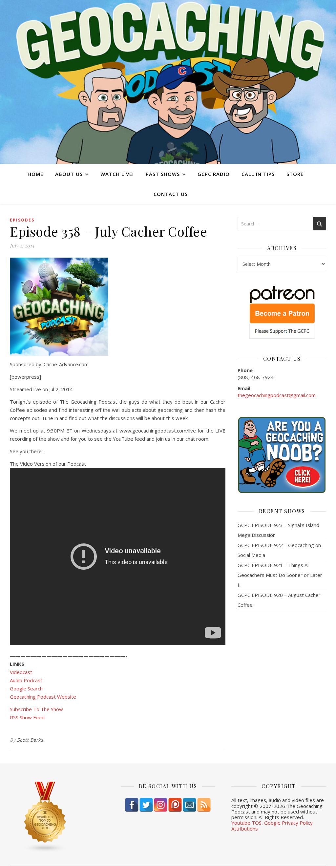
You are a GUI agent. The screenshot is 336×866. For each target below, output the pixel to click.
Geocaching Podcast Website (43, 696)
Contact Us (171, 194)
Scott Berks (30, 740)
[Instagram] (161, 805)
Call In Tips (258, 174)
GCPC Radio (214, 174)
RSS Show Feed (27, 717)
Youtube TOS (246, 822)
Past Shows (163, 174)
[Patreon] (175, 805)
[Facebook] (132, 805)
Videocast (21, 672)
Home (35, 174)
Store (295, 174)
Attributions (244, 828)
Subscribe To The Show (36, 709)
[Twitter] (146, 805)
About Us (69, 174)
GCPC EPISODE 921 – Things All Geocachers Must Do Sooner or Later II (280, 575)
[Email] (189, 805)
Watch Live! (117, 174)
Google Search (26, 688)
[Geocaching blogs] (57, 817)
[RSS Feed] (204, 805)
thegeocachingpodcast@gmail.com (277, 395)
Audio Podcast (26, 680)
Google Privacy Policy (288, 822)
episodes (22, 220)
